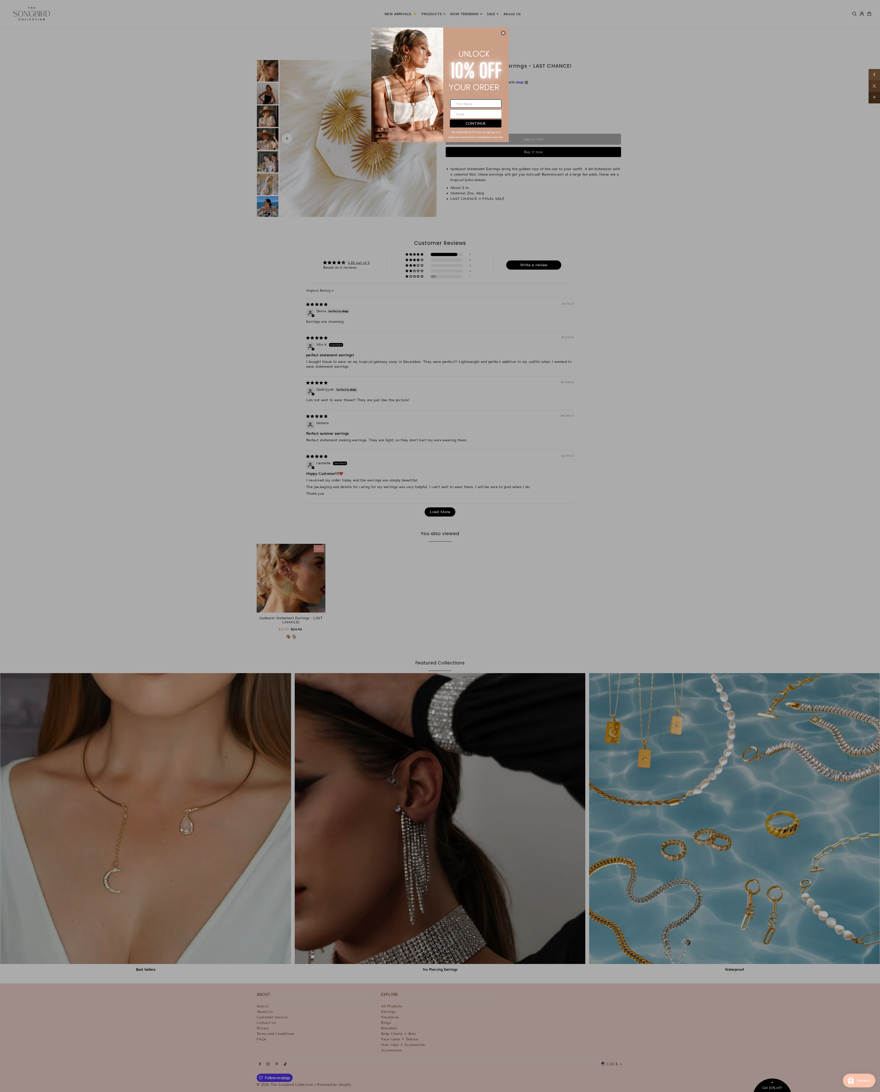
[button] (503, 33)
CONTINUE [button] (476, 123)
